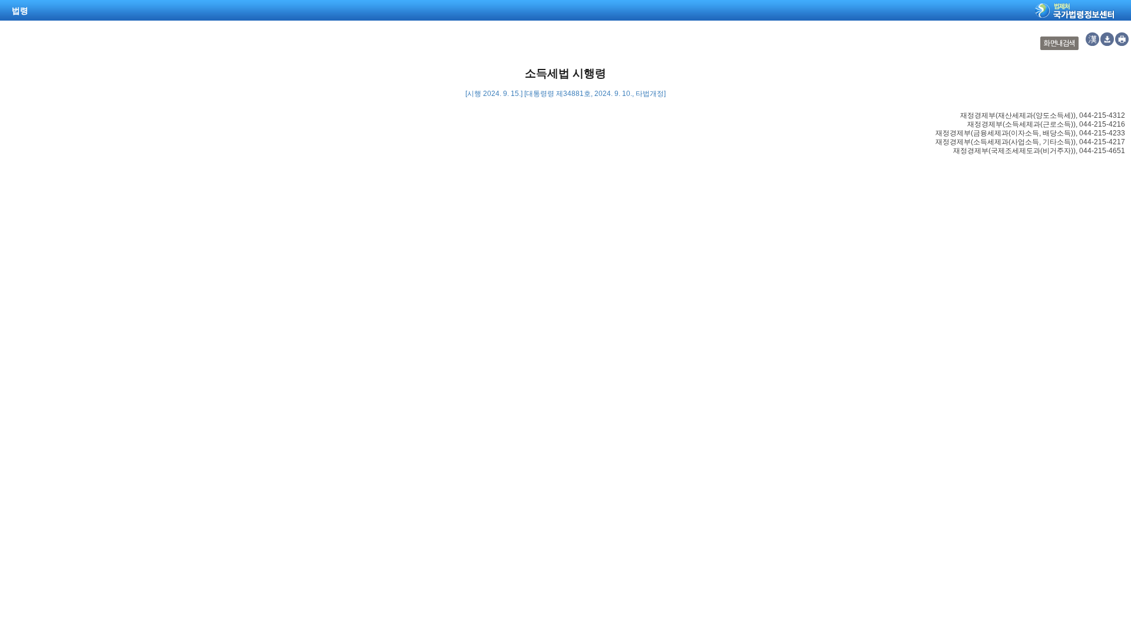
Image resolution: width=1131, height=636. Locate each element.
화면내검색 (1059, 43)
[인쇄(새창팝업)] (1122, 39)
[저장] (1107, 39)
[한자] (1092, 39)
